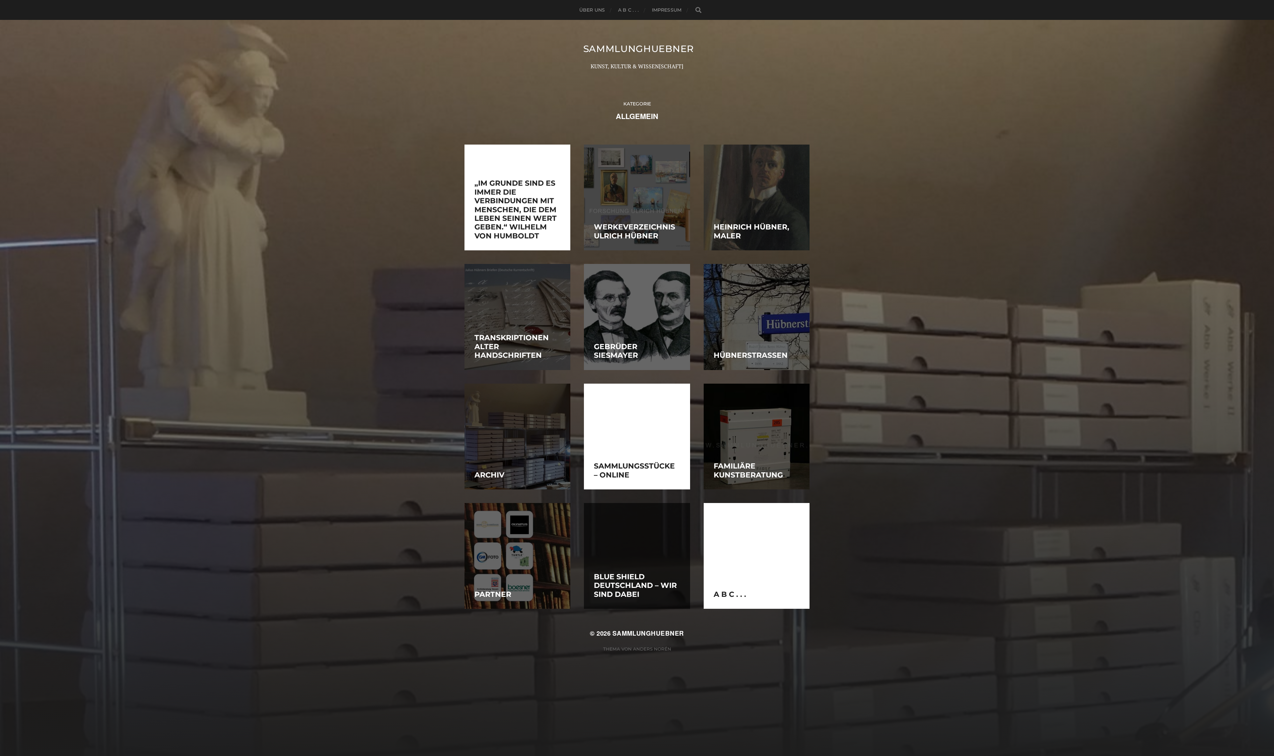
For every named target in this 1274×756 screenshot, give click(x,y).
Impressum (666, 10)
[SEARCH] (698, 10)
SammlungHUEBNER (638, 48)
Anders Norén (652, 649)
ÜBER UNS (592, 10)
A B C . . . (628, 10)
